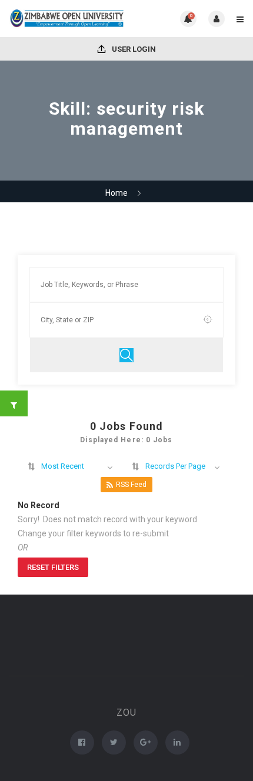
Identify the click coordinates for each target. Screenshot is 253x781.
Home (116, 193)
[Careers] (67, 18)
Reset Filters (53, 567)
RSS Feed (131, 484)
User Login (133, 49)
